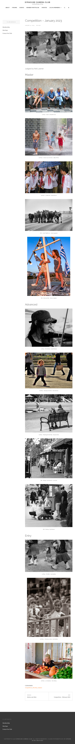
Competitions (28, 687)
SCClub (38, 25)
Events (21, 7)
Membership (6, 27)
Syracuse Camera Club (37, 2)
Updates (44, 7)
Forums (14, 7)
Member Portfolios (32, 7)
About (8, 7)
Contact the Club (7, 33)
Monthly (35, 687)
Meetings (5, 30)
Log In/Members (54, 7)
